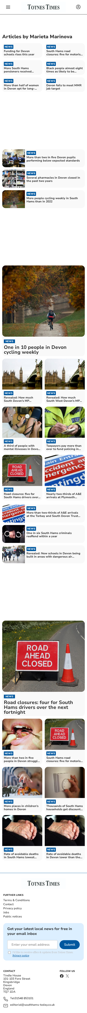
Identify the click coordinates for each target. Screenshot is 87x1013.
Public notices (12, 916)
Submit (69, 944)
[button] (8, 7)
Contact (8, 904)
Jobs (6, 912)
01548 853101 (24, 998)
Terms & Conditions (16, 900)
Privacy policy (12, 908)
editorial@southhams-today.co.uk (32, 1005)
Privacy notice (21, 955)
